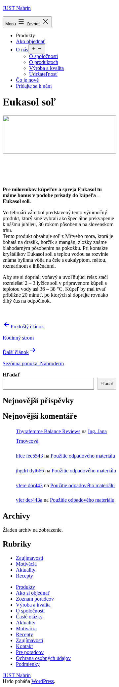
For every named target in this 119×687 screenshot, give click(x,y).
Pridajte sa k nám (34, 86)
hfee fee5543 (29, 456)
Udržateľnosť (43, 74)
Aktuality (25, 570)
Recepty (24, 576)
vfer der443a (29, 500)
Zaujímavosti (29, 558)
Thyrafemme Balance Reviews (48, 431)
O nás (22, 49)
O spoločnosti (43, 56)
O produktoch (43, 62)
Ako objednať (30, 41)
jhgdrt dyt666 (30, 470)
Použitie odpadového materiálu (83, 456)
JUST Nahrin (17, 8)
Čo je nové (27, 80)
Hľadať (11, 374)
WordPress (42, 681)
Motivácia (26, 564)
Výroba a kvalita (46, 68)
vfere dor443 (29, 485)
